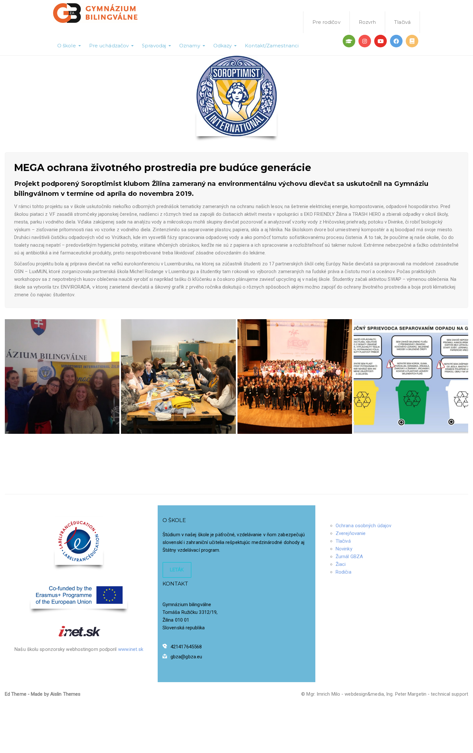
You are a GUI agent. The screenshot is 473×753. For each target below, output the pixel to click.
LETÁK (177, 570)
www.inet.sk (130, 649)
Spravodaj (154, 46)
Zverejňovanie (351, 533)
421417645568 (186, 647)
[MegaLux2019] (178, 376)
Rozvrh (367, 22)
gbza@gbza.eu (186, 657)
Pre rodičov (326, 22)
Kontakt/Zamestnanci (272, 46)
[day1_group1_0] (294, 376)
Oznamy (189, 46)
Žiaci (341, 564)
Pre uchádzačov (109, 46)
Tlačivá (402, 22)
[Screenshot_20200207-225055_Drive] (411, 376)
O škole (66, 46)
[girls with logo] (62, 376)
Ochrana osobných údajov (363, 526)
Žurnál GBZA (349, 556)
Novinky (344, 549)
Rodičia (343, 572)
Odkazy (222, 46)
